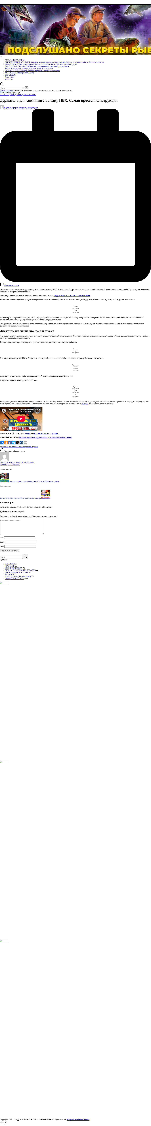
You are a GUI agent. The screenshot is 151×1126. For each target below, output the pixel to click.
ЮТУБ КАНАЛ (41, 434)
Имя (1, 538)
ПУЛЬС (55, 434)
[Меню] (1, 56)
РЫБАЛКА (9, 574)
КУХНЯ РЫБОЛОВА (13, 568)
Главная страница (7, 90)
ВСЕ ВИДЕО (10, 564)
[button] (23, 88)
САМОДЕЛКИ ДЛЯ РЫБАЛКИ (23, 95)
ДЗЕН (27, 434)
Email (2, 542)
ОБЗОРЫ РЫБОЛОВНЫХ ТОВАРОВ (20, 570)
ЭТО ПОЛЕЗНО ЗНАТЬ (14, 579)
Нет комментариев (11, 286)
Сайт (2, 546)
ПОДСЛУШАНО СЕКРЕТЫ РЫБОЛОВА (72, 296)
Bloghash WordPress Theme (78, 1120)
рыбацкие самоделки (29, 447)
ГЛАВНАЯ (4, 95)
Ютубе (85, 404)
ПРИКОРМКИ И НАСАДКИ (16, 572)
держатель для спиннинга (10, 447)
